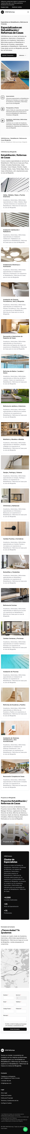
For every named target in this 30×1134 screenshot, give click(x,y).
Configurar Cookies (6, 1103)
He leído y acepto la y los (15, 1024)
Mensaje (6, 1015)
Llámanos (21, 55)
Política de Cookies (6, 1095)
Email (5, 1001)
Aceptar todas (4, 7)
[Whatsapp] (25, 1129)
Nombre (5, 995)
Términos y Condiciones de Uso (16, 1025)
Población (19, 1008)
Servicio (18, 995)
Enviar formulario (15, 1029)
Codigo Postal (7, 1008)
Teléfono (18, 1001)
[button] (15, 968)
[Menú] (28, 12)
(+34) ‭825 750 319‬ (6, 1080)
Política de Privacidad (20, 1024)
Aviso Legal (4, 1093)
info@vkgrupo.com (6, 1083)
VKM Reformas (10, 12)
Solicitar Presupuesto (8, 55)
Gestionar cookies (17, 7)
